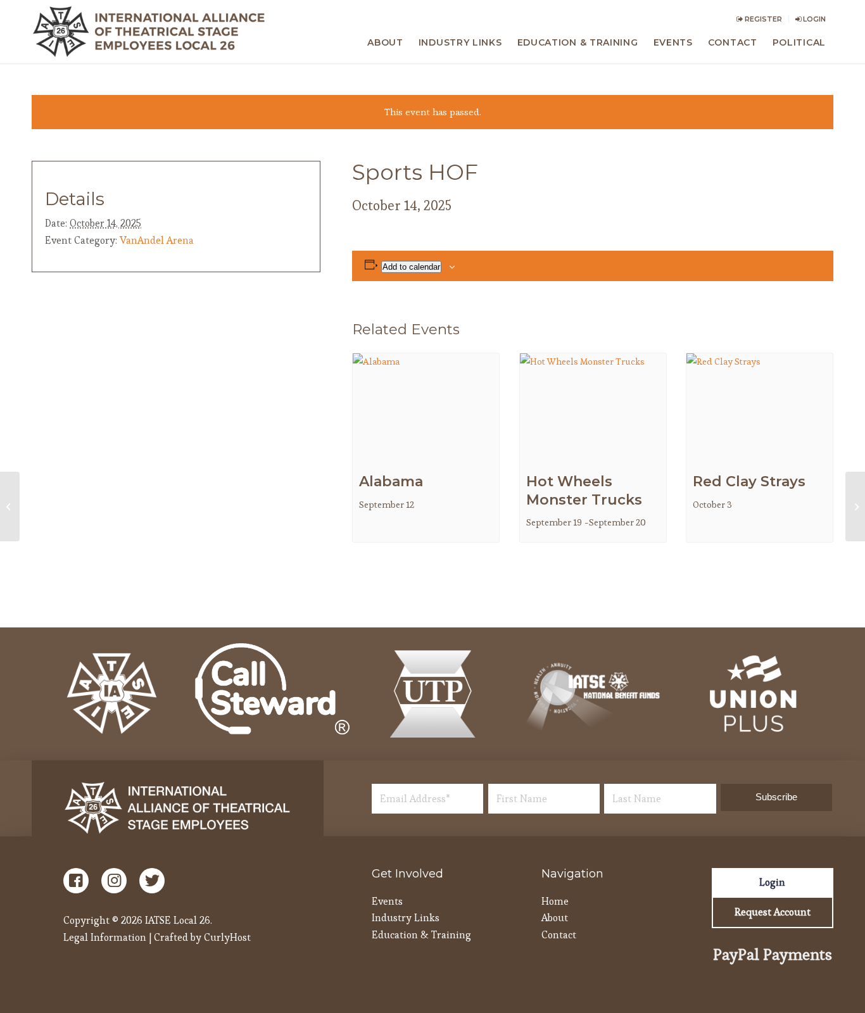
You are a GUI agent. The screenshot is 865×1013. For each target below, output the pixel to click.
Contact (558, 934)
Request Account (773, 912)
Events (387, 901)
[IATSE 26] (151, 31)
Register (762, 19)
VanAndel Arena (157, 240)
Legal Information (104, 937)
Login (813, 19)
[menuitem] (759, 19)
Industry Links (405, 917)
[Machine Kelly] (10, 506)
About (554, 917)
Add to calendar (411, 267)
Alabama (391, 481)
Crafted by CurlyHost (202, 937)
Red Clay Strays (749, 481)
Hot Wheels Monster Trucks (584, 490)
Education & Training (421, 934)
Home (555, 901)
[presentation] (426, 408)
